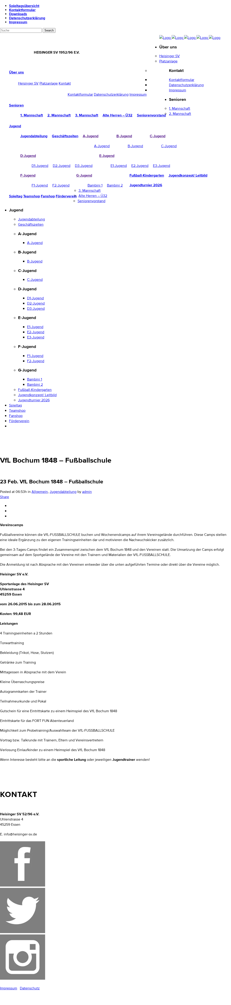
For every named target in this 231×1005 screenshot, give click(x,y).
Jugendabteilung (63, 491)
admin (87, 491)
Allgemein (40, 491)
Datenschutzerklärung (27, 18)
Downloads (18, 14)
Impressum (18, 22)
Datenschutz (30, 988)
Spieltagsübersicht (24, 6)
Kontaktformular (22, 10)
